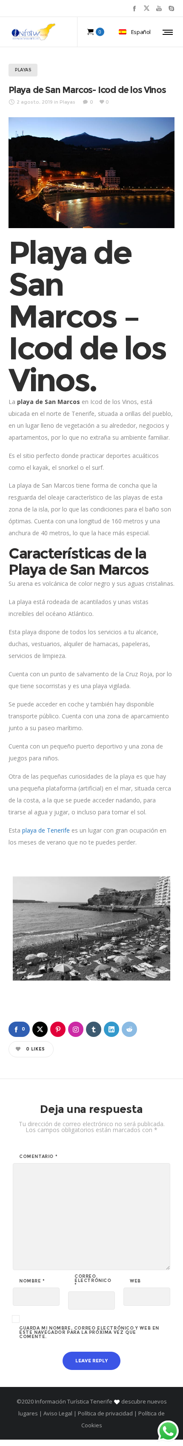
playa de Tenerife (46, 830)
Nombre (32, 1281)
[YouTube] (159, 8)
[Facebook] (134, 8)
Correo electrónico (93, 1280)
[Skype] (171, 8)
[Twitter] (146, 8)
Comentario (38, 1157)
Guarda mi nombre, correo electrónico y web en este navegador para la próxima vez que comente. (89, 1332)
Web (135, 1281)
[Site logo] (34, 32)
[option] (91, 928)
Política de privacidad (105, 1413)
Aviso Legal (57, 1413)
